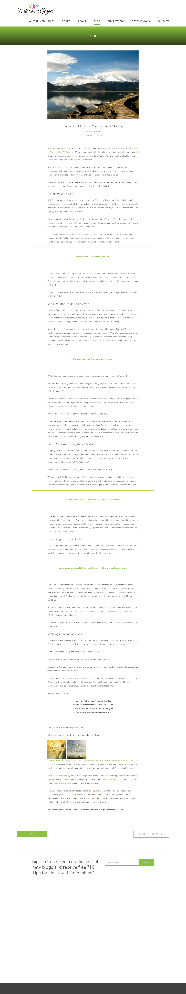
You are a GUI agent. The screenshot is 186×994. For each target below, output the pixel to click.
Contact (163, 21)
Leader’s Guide (109, 779)
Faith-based (87, 135)
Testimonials (141, 21)
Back (32, 833)
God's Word (99, 135)
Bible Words (116, 21)
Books (66, 21)
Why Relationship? (42, 21)
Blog (97, 21)
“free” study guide (61, 783)
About (82, 21)
